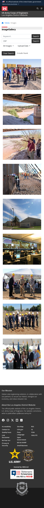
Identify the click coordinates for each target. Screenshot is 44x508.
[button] (10, 4)
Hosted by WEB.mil (21, 467)
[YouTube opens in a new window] (17, 420)
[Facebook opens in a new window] (3, 420)
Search (36, 36)
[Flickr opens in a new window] (21, 420)
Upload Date (23, 46)
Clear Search (8, 53)
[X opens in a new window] (12, 420)
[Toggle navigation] (40, 8)
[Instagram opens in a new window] (8, 420)
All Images (7, 46)
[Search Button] (36, 8)
